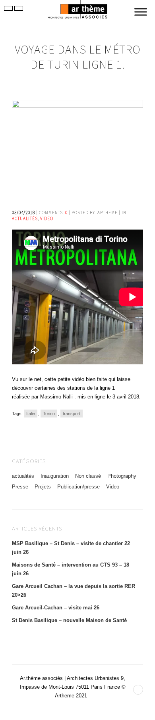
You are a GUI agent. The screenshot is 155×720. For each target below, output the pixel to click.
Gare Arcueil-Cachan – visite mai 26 (55, 608)
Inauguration (55, 476)
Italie (30, 413)
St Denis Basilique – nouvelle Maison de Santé (69, 620)
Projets (43, 487)
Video (46, 218)
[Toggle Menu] (140, 11)
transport (71, 413)
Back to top (138, 690)
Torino (49, 413)
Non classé (88, 476)
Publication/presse (78, 487)
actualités (25, 218)
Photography (121, 476)
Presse (20, 487)
